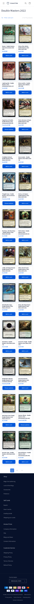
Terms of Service (8, 561)
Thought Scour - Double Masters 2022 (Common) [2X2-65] (8, 195)
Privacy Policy (8, 557)
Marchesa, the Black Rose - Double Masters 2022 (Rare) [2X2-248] (8, 232)
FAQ (5, 533)
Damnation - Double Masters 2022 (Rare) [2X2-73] (8, 343)
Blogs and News (8, 537)
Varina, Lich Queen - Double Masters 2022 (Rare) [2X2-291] (23, 195)
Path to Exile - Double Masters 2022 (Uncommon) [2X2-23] (23, 232)
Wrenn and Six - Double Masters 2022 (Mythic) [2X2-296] (24, 84)
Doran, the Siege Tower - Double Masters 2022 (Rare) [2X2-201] (24, 306)
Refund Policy (8, 565)
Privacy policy (8, 597)
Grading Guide (8, 513)
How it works (7, 509)
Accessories (7, 489)
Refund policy (27, 594)
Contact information (18, 600)
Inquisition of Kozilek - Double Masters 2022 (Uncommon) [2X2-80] (8, 121)
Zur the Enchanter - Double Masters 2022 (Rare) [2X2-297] (23, 380)
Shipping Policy (8, 553)
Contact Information (10, 541)
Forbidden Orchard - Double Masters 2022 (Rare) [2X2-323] (7, 158)
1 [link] (12, 470)
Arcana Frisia (10, 594)
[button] (4, 3)
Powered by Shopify (18, 594)
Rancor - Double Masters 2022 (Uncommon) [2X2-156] (8, 48)
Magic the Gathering (9, 481)
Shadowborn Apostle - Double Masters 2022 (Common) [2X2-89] (7, 380)
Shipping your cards (9, 517)
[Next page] (22, 470)
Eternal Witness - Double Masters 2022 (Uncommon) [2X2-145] (24, 454)
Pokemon (6, 494)
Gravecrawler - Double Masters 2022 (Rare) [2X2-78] (24, 158)
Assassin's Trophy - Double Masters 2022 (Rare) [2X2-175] (25, 343)
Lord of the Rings (9, 485)
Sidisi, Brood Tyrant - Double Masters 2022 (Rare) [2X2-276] (23, 269)
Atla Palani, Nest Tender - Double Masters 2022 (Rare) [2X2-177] (8, 417)
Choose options (9, 129)
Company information (10, 529)
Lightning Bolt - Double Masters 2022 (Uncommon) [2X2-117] (8, 84)
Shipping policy (26, 597)
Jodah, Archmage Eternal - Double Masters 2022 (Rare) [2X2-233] (9, 269)
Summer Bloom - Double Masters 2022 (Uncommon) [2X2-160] (24, 417)
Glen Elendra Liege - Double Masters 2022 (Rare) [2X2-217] (7, 306)
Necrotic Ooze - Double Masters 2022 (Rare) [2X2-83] (8, 454)
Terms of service (17, 597)
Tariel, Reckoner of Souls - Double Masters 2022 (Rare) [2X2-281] (25, 121)
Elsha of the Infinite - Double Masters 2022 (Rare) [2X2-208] (23, 48)
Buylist (6, 505)
